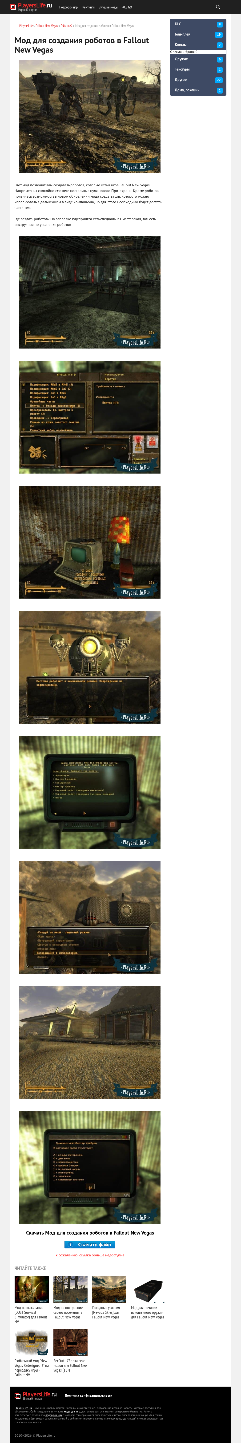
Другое (198, 80)
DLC (198, 24)
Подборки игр (68, 7)
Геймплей (198, 34)
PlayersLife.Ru (23, 1408)
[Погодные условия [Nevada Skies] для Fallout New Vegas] (109, 1289)
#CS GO (127, 7)
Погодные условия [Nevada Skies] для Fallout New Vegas (106, 1312)
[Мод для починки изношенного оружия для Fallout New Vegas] (148, 1289)
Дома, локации (198, 90)
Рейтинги (88, 7)
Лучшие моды (108, 7)
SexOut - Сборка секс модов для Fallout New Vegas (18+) (70, 1365)
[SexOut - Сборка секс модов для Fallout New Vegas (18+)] (70, 1342)
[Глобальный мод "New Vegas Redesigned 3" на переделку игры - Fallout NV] (32, 1342)
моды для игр (72, 1412)
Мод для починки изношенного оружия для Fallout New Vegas (147, 1312)
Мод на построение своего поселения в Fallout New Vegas (68, 1312)
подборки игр (53, 1415)
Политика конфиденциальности (88, 1396)
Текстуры (198, 69)
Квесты (198, 45)
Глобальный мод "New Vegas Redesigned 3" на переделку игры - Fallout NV (32, 1367)
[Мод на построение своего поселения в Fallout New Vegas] (70, 1289)
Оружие (198, 59)
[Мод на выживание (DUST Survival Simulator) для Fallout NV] (32, 1289)
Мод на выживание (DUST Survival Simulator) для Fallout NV (31, 1314)
